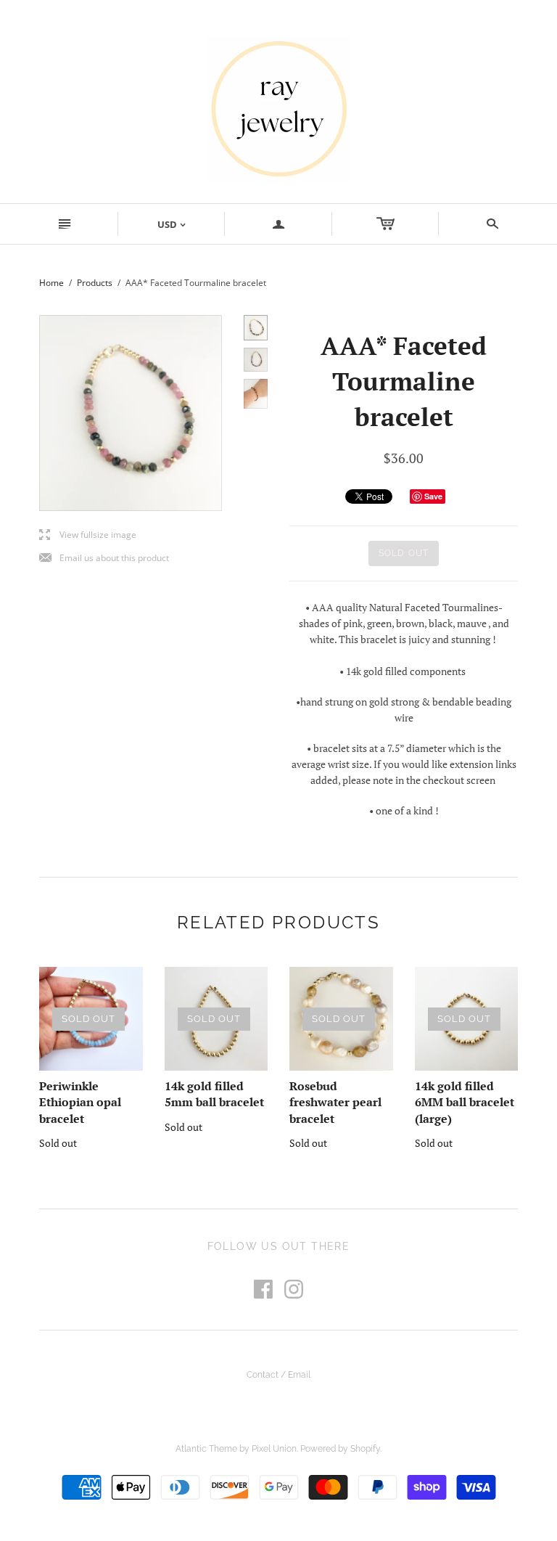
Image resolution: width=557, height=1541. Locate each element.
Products (94, 283)
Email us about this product (104, 558)
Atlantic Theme (206, 1449)
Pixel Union (274, 1449)
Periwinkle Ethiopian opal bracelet (80, 1102)
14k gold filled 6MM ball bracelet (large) (464, 1102)
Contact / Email (278, 1375)
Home (51, 283)
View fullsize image (87, 535)
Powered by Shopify (340, 1449)
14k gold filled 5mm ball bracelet (214, 1094)
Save (433, 496)
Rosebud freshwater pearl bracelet (335, 1102)
